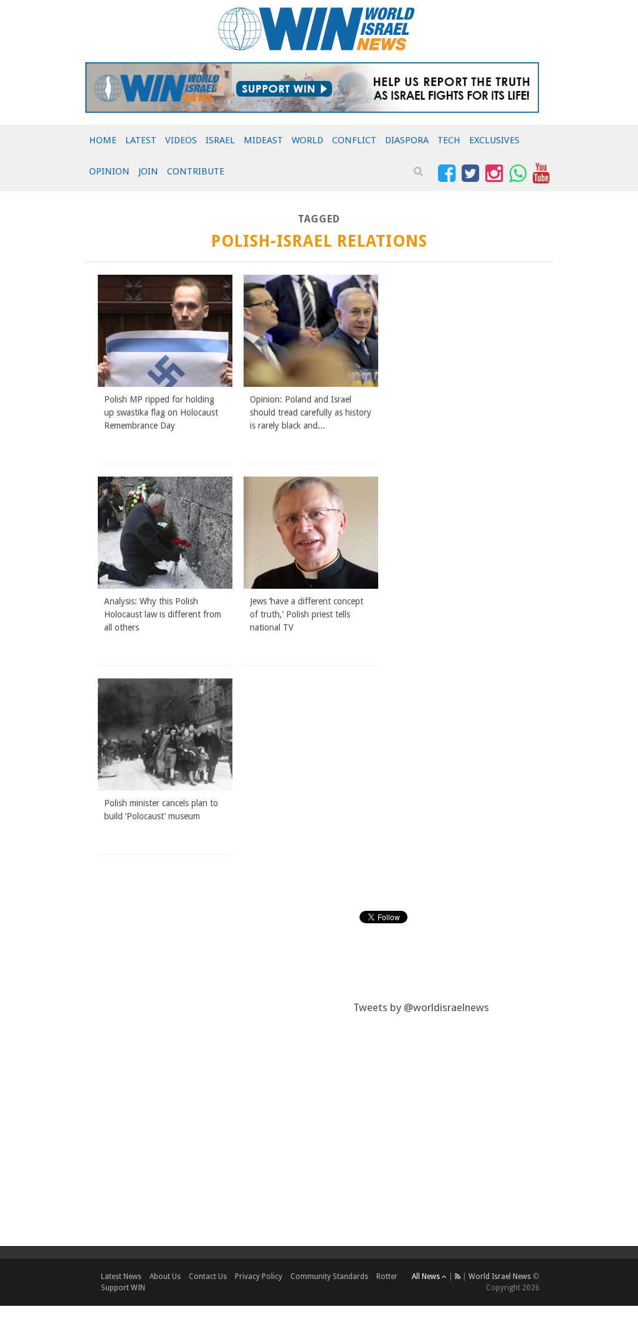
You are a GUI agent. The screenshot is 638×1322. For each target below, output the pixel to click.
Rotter (387, 1276)
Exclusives (494, 140)
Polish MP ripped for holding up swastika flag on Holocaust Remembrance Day (161, 412)
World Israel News (500, 1276)
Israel (220, 140)
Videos (181, 140)
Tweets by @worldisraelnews (421, 1007)
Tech (448, 140)
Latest (140, 140)
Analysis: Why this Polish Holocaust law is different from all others (162, 614)
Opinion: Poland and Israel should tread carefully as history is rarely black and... (310, 412)
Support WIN (123, 1287)
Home (103, 140)
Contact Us (208, 1276)
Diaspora (407, 140)
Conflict (354, 140)
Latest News (121, 1276)
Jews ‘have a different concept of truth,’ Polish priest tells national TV (306, 614)
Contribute (195, 171)
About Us (165, 1276)
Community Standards (329, 1276)
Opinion (109, 171)
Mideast (263, 140)
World (307, 140)
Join (148, 171)
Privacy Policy (258, 1276)
